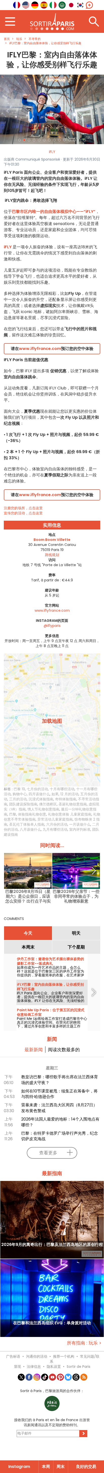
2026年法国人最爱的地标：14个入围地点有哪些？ (60, 1122)
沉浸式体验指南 (41, 799)
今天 (28, 933)
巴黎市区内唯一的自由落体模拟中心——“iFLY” (53, 211)
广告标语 (13, 1356)
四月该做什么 (39, 794)
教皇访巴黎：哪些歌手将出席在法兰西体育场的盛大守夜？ (59, 1080)
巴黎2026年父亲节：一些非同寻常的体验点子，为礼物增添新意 (76, 896)
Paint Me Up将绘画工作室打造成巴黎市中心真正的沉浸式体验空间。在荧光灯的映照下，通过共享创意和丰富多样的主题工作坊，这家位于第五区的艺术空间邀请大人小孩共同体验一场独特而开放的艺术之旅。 (52, 1026)
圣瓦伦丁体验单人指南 (26, 824)
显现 (17, 1366)
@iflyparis (52, 625)
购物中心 (20, 794)
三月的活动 (18, 799)
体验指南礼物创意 (32, 814)
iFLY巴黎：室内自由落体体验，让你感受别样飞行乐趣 (50, 987)
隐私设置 (54, 1366)
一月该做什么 (79, 824)
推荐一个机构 (63, 1356)
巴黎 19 (19, 789)
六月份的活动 (56, 824)
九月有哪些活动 (55, 829)
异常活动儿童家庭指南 (55, 819)
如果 (55, 794)
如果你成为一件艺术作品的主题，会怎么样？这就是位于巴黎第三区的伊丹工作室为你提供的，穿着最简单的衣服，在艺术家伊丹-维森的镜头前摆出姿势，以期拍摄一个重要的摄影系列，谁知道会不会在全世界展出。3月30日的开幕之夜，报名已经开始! (51, 977)
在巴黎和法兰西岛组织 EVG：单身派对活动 (52, 1323)
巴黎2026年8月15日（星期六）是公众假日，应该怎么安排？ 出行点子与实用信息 (28, 896)
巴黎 (12, 814)
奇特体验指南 (65, 799)
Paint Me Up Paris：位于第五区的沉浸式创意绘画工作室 (50, 1012)
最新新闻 (33, 1049)
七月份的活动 (37, 789)
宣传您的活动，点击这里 (23, 513)
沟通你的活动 (36, 1356)
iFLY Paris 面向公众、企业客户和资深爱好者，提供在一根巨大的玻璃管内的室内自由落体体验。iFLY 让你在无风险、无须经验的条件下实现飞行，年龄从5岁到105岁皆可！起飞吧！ (50, 1001)
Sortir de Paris (78, 1366)
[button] (8, 109)
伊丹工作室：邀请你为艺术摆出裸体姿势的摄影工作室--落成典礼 (50, 961)
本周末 (28, 947)
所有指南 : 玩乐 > (84, 1343)
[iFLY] (52, 109)
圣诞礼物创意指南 (73, 804)
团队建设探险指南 (23, 804)
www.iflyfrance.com (40, 348)
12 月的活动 (69, 794)
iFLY (52, 151)
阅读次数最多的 (64, 1049)
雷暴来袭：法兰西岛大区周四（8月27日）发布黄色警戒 (59, 1108)
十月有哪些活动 (62, 789)
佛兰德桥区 (48, 804)
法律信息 (34, 1366)
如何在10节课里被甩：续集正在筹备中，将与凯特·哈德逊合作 (59, 1094)
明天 (76, 933)
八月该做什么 (30, 829)
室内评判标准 (79, 829)
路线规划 (52, 554)
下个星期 (76, 947)
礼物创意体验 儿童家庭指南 (69, 814)
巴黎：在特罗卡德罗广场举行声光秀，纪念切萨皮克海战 (59, 1136)
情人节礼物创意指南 (43, 809)
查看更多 (48, 1153)
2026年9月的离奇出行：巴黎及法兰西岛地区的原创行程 (52, 1244)
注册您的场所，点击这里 (23, 508)
